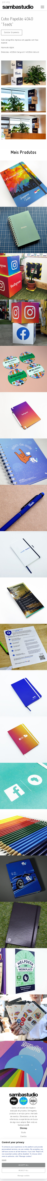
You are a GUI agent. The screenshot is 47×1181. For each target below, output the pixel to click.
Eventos (24, 1136)
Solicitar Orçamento (11, 32)
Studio (23, 1133)
